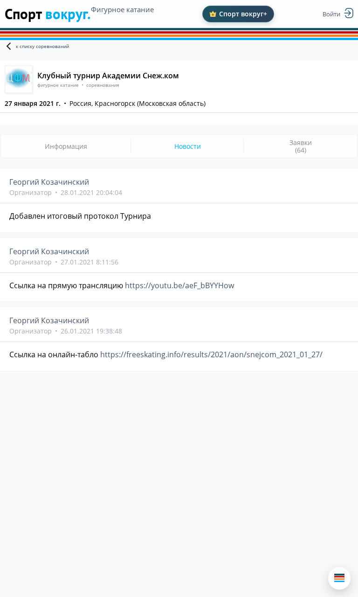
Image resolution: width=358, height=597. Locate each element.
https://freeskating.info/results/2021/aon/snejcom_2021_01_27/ (211, 354)
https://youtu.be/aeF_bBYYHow (179, 285)
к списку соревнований (42, 46)
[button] (339, 578)
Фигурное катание (122, 9)
